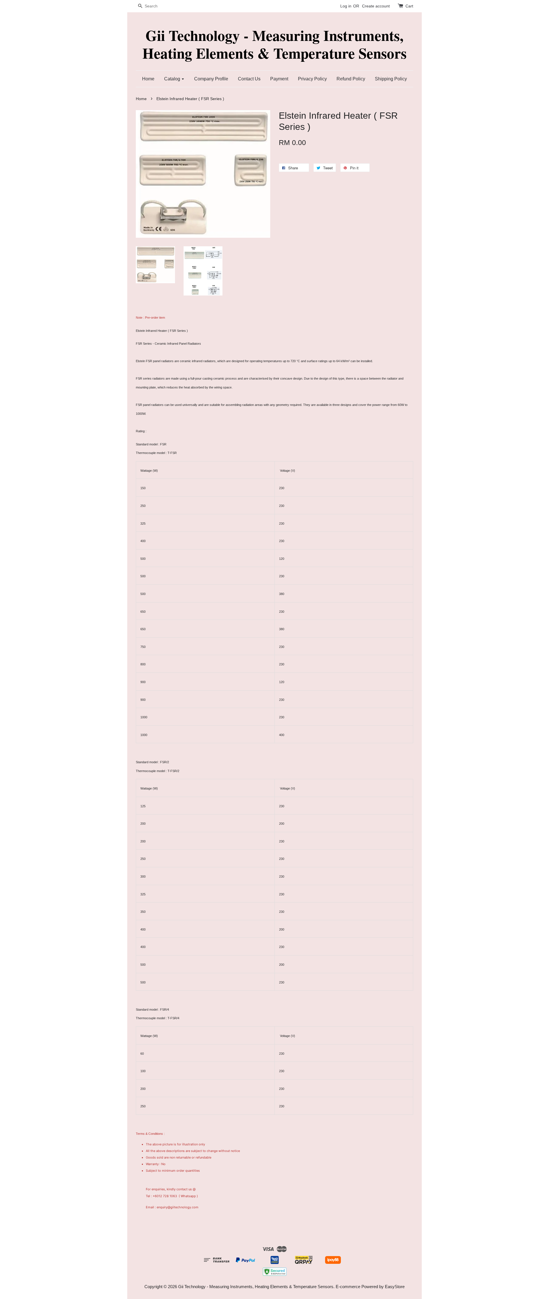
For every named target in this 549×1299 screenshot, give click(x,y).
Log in (345, 6)
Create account (376, 6)
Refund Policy (351, 78)
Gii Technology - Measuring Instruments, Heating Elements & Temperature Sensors (274, 44)
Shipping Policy (391, 78)
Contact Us (249, 78)
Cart (409, 6)
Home (148, 78)
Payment (279, 78)
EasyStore (395, 1286)
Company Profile (211, 78)
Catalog (172, 78)
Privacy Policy (312, 78)
